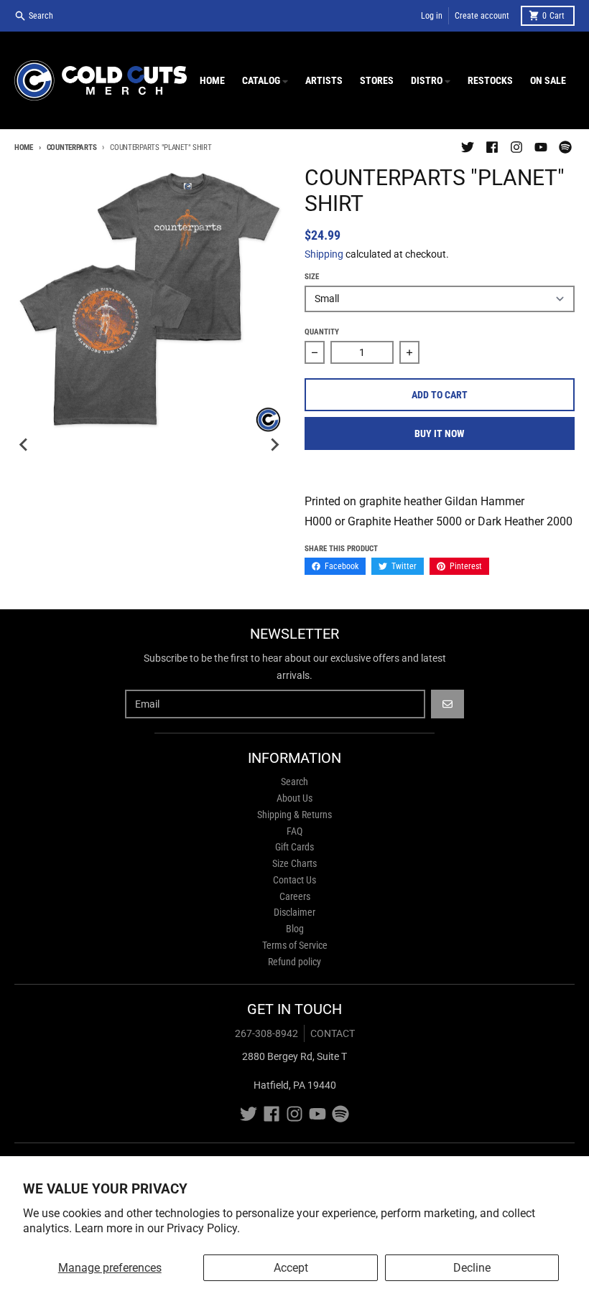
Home (23, 147)
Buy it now (439, 433)
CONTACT (332, 1033)
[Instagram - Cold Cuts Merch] (516, 147)
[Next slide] (274, 445)
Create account (482, 16)
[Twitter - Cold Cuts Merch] (467, 147)
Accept (291, 1268)
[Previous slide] (24, 445)
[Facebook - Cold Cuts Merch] (492, 147)
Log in (431, 16)
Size (312, 276)
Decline (472, 1268)
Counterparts (71, 147)
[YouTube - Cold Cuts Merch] (541, 147)
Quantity (322, 332)
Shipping (324, 254)
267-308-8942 (266, 1033)
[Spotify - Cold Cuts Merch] (565, 147)
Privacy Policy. (203, 1228)
